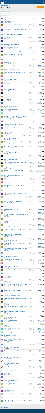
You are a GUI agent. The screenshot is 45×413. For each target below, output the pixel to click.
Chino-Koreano (39, 106)
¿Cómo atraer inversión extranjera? (11, 44)
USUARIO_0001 (6, 27)
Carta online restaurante (9, 344)
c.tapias (5, 103)
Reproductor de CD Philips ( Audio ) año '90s (13, 124)
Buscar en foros (16, 2)
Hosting (5, 178)
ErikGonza (5, 329)
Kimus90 (5, 351)
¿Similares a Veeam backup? (10, 102)
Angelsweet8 (6, 321)
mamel (5, 333)
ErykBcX (5, 253)
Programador (6, 264)
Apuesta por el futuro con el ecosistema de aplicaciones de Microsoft (13, 235)
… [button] (5, 10)
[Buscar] (43, 3)
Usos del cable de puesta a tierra (11, 82)
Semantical (5, 318)
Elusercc (5, 257)
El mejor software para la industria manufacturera (15, 350)
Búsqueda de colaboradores (10, 370)
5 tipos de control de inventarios (11, 92)
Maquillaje (6, 387)
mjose (41, 354)
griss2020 (5, 63)
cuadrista (40, 397)
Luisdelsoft (40, 41)
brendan (5, 210)
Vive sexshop (7, 121)
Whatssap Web (7, 37)
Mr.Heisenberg (6, 163)
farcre (5, 274)
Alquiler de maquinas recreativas (11, 380)
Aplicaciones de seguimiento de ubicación (13, 34)
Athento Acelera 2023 (8, 132)
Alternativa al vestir (8, 96)
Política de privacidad (36, 410)
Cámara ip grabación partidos (10, 320)
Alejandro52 (40, 190)
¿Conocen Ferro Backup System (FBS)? (12, 109)
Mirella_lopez (40, 351)
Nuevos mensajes (8, 2)
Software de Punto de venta (10, 252)
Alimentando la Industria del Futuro (11, 397)
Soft (41, 38)
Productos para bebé (8, 377)
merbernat (5, 114)
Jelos (4, 35)
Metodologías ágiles (8, 373)
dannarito (40, 210)
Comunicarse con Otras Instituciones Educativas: (14, 269)
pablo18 (40, 370)
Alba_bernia (40, 273)
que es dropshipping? (8, 18)
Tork (4, 179)
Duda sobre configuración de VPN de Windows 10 (14, 332)
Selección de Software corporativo (11, 347)
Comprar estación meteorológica (11, 390)
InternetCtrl (5, 292)
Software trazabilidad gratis (10, 335)
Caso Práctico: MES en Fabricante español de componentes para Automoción (13, 239)
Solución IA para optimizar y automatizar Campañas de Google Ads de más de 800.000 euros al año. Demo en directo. (15, 220)
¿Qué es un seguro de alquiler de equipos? (13, 51)
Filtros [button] (42, 12)
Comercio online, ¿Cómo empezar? (11, 41)
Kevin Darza (40, 30)
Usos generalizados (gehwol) (10, 89)
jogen (5, 176)
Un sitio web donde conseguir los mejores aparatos (15, 298)
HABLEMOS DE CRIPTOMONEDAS (11, 209)
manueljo (40, 121)
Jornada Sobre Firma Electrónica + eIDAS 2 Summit (15, 72)
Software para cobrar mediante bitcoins (12, 273)
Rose (41, 291)
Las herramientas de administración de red (13, 175)
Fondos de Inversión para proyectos (12, 182)
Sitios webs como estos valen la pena (12, 328)
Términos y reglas (29, 410)
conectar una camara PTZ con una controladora (14, 113)
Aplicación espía (7, 86)
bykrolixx (5, 110)
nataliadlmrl (6, 355)
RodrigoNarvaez (6, 371)
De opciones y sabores (9, 62)
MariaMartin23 (39, 377)
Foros (2, 2)
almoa (5, 122)
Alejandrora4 (6, 384)
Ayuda (42, 410)
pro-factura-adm (39, 329)
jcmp (4, 191)
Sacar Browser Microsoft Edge (10, 159)
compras (6, 354)
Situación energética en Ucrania (11, 47)
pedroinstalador (6, 282)
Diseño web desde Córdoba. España (11, 256)
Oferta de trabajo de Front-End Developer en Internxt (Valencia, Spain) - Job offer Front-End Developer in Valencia (15, 286)
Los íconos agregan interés (10, 106)
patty (4, 381)
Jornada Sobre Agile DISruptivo (10, 65)
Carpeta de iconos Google (9, 206)
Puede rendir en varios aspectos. (11, 79)
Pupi (4, 125)
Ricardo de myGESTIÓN (40, 336)
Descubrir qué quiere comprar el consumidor (13, 393)
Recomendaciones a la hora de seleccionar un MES (15, 243)
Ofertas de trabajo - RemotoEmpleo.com (12, 357)
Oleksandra (5, 288)
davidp (5, 391)
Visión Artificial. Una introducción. (11, 366)
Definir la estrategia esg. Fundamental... (13, 76)
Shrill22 (40, 86)
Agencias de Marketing (9, 21)
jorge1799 (5, 326)
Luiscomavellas (39, 103)
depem (5, 107)
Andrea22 (5, 341)
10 (6, 10)
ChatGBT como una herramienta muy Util (13, 259)
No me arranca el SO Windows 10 (11, 155)
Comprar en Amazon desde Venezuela (12, 295)
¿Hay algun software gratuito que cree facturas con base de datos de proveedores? (15, 316)
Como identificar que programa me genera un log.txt (15, 162)
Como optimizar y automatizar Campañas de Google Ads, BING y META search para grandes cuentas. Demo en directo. (16, 214)
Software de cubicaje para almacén (11, 263)
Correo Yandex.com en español (11, 266)
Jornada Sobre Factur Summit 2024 (11, 69)
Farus (5, 31)
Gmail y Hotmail (7, 99)
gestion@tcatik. (39, 332)
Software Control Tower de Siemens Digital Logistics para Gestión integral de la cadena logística (15, 117)
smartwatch (6, 190)
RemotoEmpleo (6, 358)
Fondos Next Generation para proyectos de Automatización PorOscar (13, 225)
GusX (4, 100)
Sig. (9, 10)
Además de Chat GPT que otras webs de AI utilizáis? (15, 193)
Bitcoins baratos (7, 276)
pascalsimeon (6, 183)
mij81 (41, 179)
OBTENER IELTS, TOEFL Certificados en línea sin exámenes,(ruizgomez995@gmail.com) (14, 171)
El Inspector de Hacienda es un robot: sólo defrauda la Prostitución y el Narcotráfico (15, 142)
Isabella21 (40, 358)
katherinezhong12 (6, 172)
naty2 (5, 277)
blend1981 (40, 344)
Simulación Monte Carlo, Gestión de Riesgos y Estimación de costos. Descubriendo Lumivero (14, 147)
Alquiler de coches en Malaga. (10, 383)
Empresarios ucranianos (9, 59)
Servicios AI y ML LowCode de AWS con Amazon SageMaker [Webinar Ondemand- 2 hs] (14, 202)
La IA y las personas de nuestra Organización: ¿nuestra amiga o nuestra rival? (14, 151)
